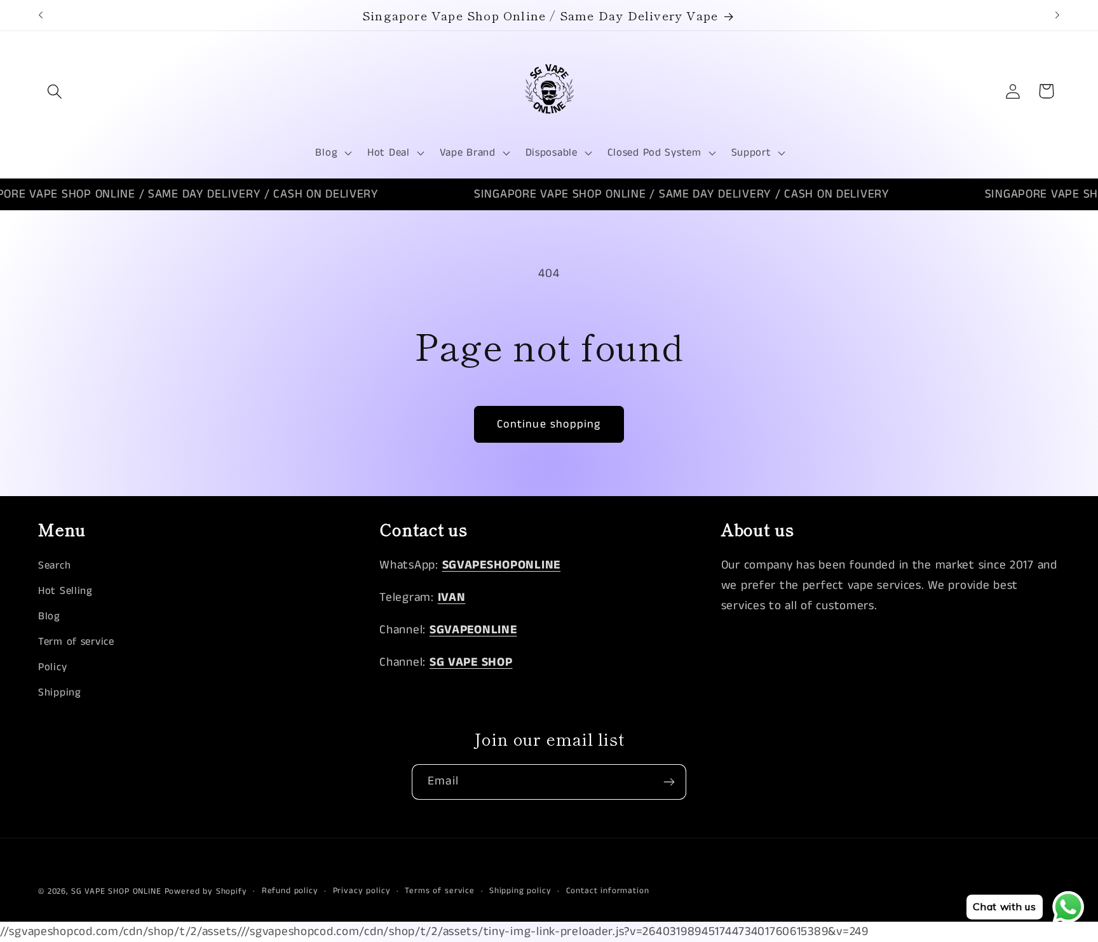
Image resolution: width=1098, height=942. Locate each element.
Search (54, 565)
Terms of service (439, 891)
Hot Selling (65, 591)
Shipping (59, 692)
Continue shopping (548, 424)
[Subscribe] (669, 782)
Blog (49, 616)
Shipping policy (520, 891)
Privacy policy (362, 891)
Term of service (76, 642)
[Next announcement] (1057, 15)
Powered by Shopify (206, 891)
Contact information (607, 891)
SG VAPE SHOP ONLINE (116, 891)
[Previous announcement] (41, 15)
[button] (55, 91)
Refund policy (290, 891)
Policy (52, 667)
